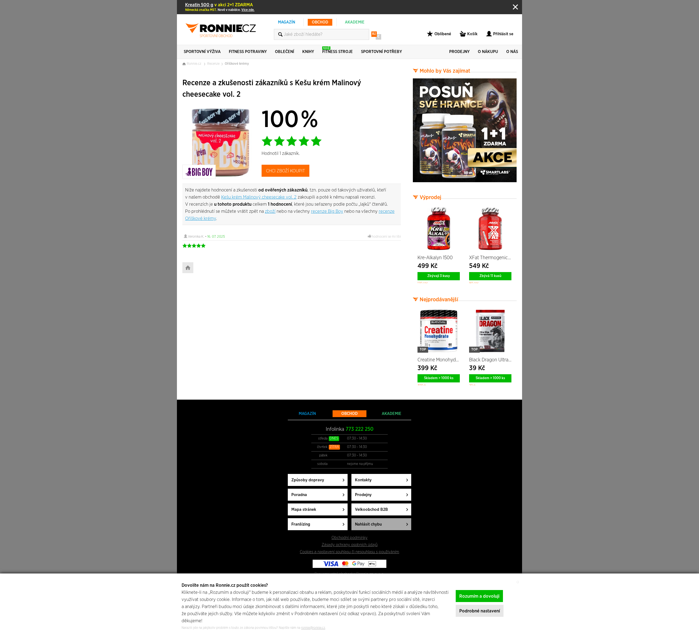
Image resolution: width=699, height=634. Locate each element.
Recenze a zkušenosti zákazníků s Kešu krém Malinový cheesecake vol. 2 (271, 88)
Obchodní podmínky (349, 538)
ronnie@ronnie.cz (313, 627)
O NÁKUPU (488, 52)
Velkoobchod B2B (371, 510)
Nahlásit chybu (368, 524)
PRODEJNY (459, 52)
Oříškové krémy (237, 64)
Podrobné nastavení (479, 611)
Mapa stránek (303, 510)
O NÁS (512, 52)
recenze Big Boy (327, 211)
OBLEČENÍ (284, 52)
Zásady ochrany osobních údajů (350, 545)
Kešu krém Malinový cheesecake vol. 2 (259, 197)
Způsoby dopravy (307, 480)
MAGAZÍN (286, 22)
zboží (270, 211)
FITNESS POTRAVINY (248, 52)
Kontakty (363, 480)
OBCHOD (320, 22)
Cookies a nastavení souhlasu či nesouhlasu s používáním (349, 552)
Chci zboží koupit (285, 171)
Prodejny (363, 495)
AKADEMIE (355, 22)
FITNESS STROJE (337, 50)
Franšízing (300, 524)
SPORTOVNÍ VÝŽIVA (202, 52)
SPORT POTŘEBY (381, 52)
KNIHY (308, 52)
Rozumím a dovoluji (479, 596)
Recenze (213, 64)
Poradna (299, 495)
